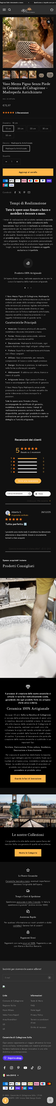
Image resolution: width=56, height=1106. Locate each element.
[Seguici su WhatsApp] (39, 1068)
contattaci (17, 925)
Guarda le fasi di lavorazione (28, 778)
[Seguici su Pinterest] (18, 1068)
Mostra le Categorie (28, 852)
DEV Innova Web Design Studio (28, 1098)
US (4, 1024)
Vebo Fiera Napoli (11, 1015)
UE (4, 1029)
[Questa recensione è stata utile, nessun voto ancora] (43, 548)
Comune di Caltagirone (13, 1000)
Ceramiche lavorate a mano (17, 881)
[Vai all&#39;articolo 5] (41, 75)
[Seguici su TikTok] (32, 1068)
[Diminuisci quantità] (6, 161)
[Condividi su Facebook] (15, 192)
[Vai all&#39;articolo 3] (24, 75)
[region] (28, 270)
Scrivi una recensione (28, 481)
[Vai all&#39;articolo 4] (32, 75)
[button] (5, 1100)
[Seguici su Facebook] (4, 1068)
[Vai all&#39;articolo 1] (6, 75)
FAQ (33, 1005)
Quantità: (7, 156)
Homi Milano (8, 1010)
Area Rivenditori (10, 1019)
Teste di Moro (37, 1000)
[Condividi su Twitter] (19, 192)
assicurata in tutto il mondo (28, 902)
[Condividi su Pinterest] (24, 192)
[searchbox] (16, 493)
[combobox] (39, 501)
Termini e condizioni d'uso (40, 1021)
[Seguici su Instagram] (11, 1068)
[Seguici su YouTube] (25, 1068)
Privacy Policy (37, 1015)
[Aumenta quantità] (17, 161)
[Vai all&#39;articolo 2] (15, 75)
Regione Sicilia (9, 1005)
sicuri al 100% (29, 943)
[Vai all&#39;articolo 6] (50, 75)
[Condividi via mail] (29, 192)
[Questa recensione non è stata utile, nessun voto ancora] (48, 548)
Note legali (36, 1010)
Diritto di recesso (38, 1027)
